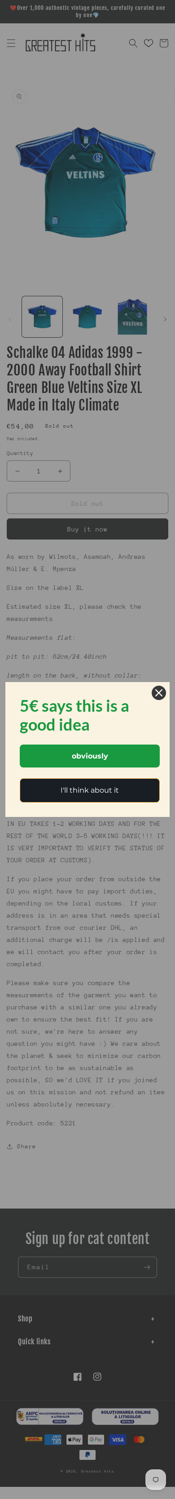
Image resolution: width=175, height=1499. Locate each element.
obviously (90, 756)
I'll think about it (90, 790)
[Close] (159, 693)
